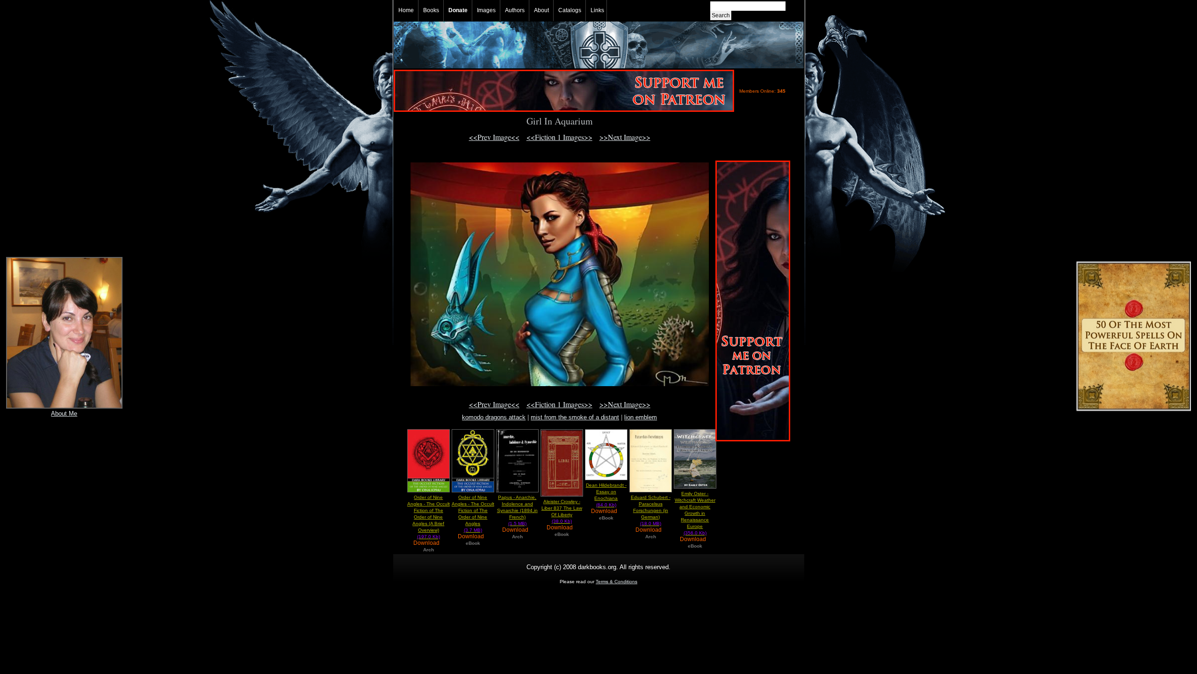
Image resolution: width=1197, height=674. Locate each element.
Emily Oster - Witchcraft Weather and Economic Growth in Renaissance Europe (695, 513)
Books (431, 10)
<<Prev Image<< (494, 137)
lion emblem (640, 417)
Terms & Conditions (616, 581)
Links (597, 10)
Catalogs (569, 10)
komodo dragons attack (494, 417)
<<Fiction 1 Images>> (559, 137)
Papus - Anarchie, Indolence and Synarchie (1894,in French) (517, 510)
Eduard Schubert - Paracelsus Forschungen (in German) (651, 510)
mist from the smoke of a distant (575, 417)
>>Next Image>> (624, 137)
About (541, 10)
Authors (515, 10)
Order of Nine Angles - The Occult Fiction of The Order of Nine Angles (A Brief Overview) (428, 517)
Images (486, 10)
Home (406, 10)
